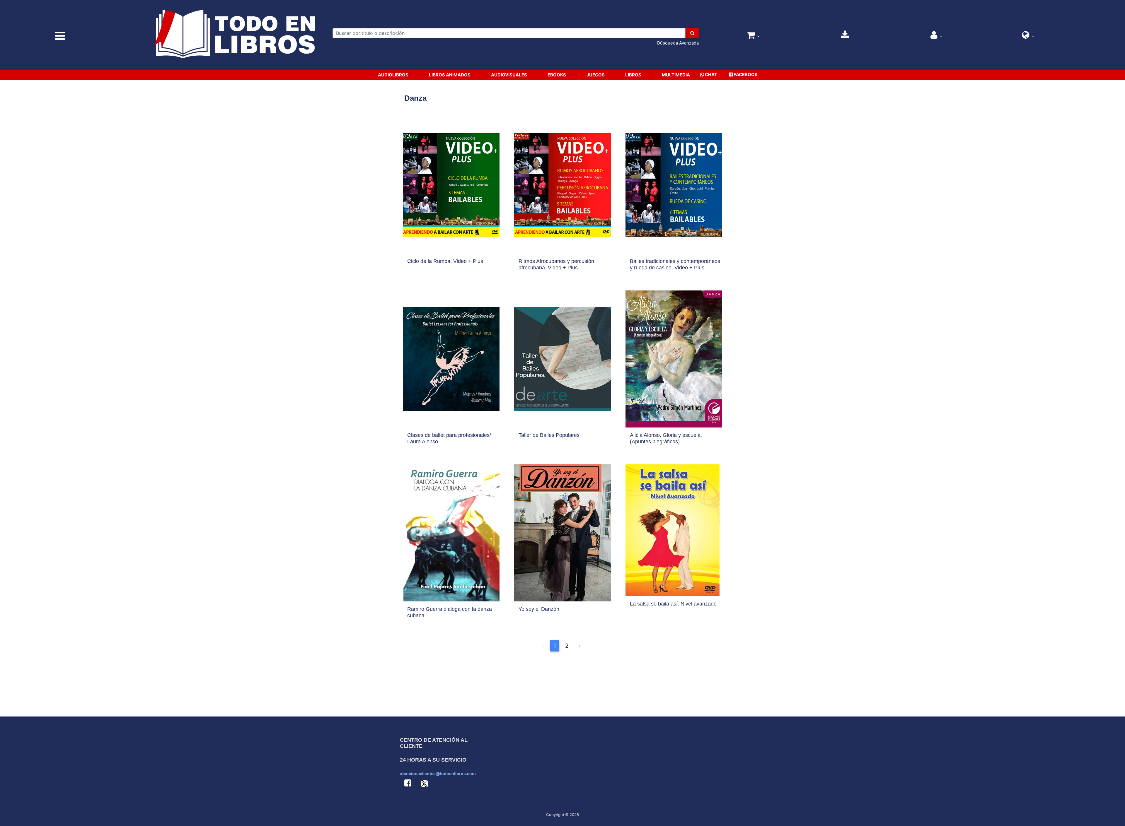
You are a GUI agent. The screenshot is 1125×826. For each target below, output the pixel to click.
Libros (633, 75)
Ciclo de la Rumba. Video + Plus (445, 261)
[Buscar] (692, 33)
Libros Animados (450, 75)
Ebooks (557, 75)
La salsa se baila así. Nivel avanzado (673, 604)
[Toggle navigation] (60, 36)
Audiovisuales (509, 75)
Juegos (596, 75)
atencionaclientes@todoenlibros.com (438, 773)
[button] (1028, 36)
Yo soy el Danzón (539, 609)
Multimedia (676, 75)
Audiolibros (393, 75)
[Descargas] (845, 36)
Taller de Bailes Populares (549, 435)
